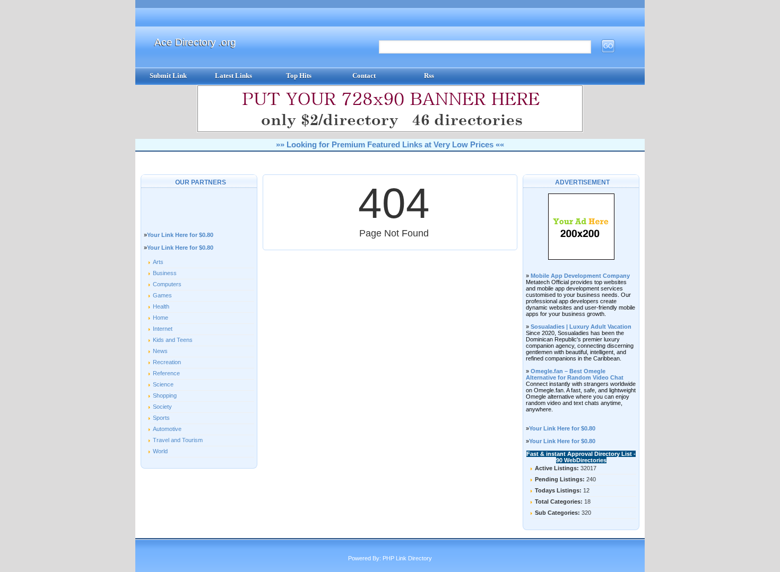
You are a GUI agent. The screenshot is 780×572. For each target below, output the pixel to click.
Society (162, 406)
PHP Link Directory (407, 558)
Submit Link (168, 76)
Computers (167, 284)
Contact (364, 76)
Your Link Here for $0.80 (180, 235)
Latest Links (233, 76)
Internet (162, 328)
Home (160, 317)
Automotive (167, 429)
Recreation (167, 362)
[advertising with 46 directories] (581, 257)
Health (161, 306)
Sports (161, 418)
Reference (166, 373)
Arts (158, 262)
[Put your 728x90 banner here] (390, 130)
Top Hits (298, 76)
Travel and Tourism (178, 440)
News (160, 351)
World (160, 451)
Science (163, 384)
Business (165, 273)
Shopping (165, 395)
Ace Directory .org (195, 42)
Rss (429, 76)
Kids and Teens (173, 340)
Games (162, 295)
